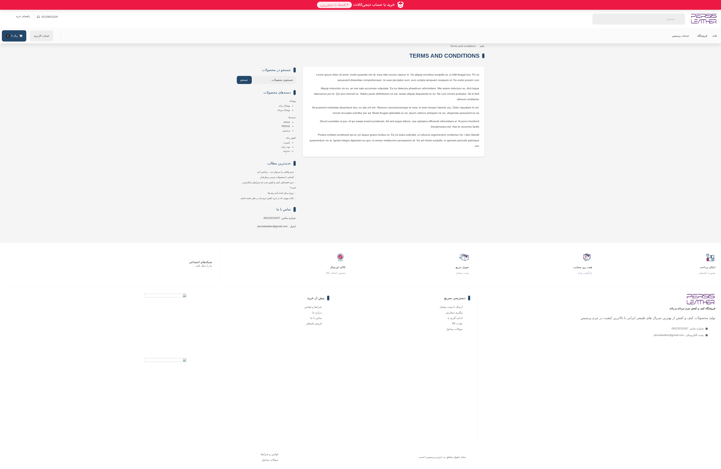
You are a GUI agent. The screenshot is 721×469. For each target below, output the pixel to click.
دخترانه (286, 151)
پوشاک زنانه (284, 105)
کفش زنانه (291, 138)
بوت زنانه (285, 147)
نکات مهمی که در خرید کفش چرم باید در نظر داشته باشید (267, 198)
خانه (715, 35)
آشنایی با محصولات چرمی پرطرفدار (277, 177)
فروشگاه (702, 35)
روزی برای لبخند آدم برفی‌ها (281, 193)
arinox (287, 122)
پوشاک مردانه (283, 110)
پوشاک (292, 101)
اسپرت (286, 142)
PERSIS (286, 126)
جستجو (244, 79)
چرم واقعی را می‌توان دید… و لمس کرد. (275, 172)
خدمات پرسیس (680, 35)
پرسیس (286, 130)
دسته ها (292, 117)
